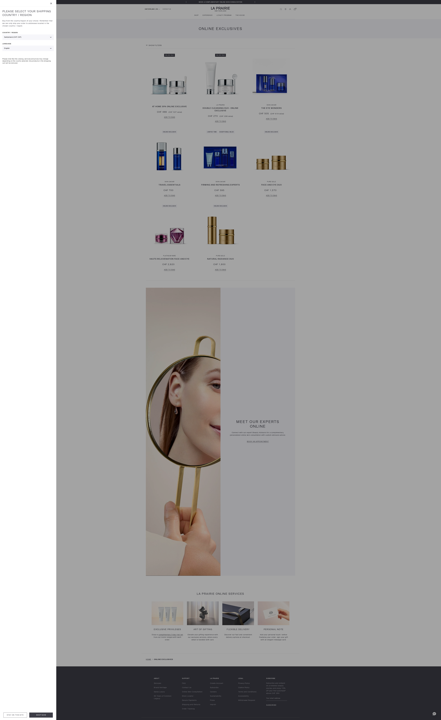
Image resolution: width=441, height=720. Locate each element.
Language (6, 44)
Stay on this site (15, 715)
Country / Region (10, 32)
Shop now (41, 715)
